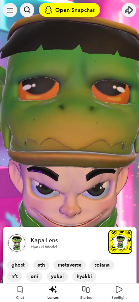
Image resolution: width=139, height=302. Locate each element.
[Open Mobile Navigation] (10, 10)
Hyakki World (44, 247)
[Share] (129, 10)
